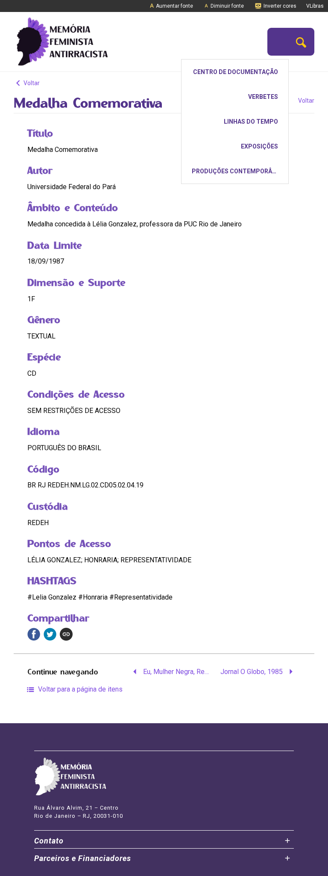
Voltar (31, 83)
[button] (301, 42)
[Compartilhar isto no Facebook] (33, 634)
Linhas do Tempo (251, 121)
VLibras (315, 6)
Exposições (259, 146)
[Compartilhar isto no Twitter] (50, 634)
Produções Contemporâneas (239, 171)
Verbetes (263, 96)
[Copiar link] (66, 634)
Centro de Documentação (235, 71)
